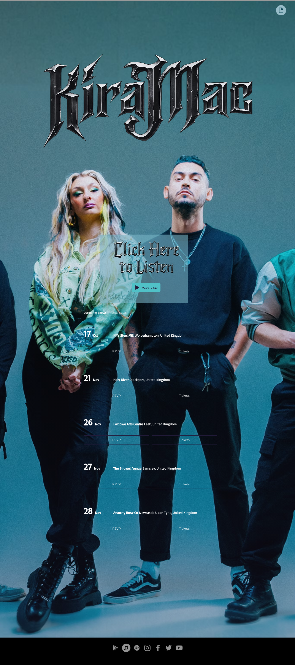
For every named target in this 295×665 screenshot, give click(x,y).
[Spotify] (137, 648)
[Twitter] (168, 648)
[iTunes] (126, 648)
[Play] (137, 287)
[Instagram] (147, 648)
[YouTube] (179, 648)
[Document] (281, 10)
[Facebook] (158, 648)
